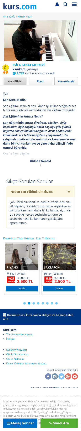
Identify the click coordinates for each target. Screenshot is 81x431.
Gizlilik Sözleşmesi (16, 354)
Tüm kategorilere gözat (19, 334)
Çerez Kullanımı (15, 359)
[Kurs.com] (24, 6)
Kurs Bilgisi (14, 81)
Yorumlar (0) (66, 81)
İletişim (10, 339)
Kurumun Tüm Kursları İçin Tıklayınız (29, 238)
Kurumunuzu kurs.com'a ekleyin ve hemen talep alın (38, 317)
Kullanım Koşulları (16, 349)
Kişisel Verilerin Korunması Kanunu (26, 363)
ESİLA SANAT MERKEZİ (29, 65)
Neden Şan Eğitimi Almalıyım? (32, 192)
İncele (21, 288)
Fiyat (40, 81)
